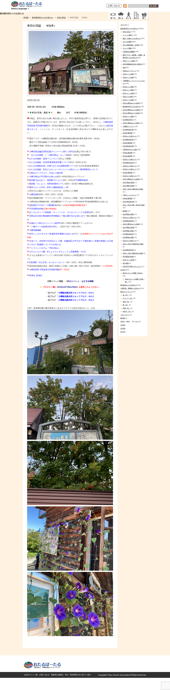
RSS (66, 675)
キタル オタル (35, 275)
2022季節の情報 (128, 214)
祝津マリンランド (51, 159)
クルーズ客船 (127, 48)
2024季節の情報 (128, 237)
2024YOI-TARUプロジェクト (132, 266)
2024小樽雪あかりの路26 (131, 113)
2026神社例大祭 (128, 221)
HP (67, 187)
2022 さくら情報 (128, 93)
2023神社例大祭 (128, 139)
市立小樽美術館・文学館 (131, 45)
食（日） (126, 295)
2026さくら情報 (128, 77)
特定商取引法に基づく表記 (80, 675)
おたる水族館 (35, 159)
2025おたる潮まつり (130, 159)
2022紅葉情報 (127, 172)
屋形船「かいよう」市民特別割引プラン (47, 184)
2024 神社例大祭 (128, 202)
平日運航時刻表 (81, 180)
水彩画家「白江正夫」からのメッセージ (47, 262)
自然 (124, 67)
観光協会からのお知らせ (128, 285)
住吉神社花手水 (128, 120)
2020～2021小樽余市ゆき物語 (133, 189)
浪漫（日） (126, 308)
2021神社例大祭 (128, 146)
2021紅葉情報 (127, 156)
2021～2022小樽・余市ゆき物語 (134, 205)
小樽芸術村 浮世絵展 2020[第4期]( (44, 270)
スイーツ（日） (128, 298)
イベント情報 (127, 35)
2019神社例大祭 (128, 234)
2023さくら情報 (128, 87)
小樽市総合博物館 (129, 52)
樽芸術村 (35, 194)
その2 (83, 252)
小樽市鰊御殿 (35, 230)
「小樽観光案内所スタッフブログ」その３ (75, 300)
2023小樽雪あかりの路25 (131, 103)
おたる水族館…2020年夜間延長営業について (49, 162)
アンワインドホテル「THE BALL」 (45, 248)
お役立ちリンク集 (31, 675)
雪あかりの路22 (128, 96)
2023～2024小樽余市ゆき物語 (133, 253)
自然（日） (126, 302)
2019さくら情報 (128, 116)
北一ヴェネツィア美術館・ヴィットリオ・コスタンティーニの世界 (59, 212)
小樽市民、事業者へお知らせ (130, 288)
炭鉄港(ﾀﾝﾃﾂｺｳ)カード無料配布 (42, 205)
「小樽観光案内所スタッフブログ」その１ (75, 293)
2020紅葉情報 (127, 143)
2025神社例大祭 (128, 163)
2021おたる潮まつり (130, 241)
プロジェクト (124, 315)
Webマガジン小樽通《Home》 (133, 273)
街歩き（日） (127, 311)
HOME (26, 18)
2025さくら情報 (128, 74)
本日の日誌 (61, 18)
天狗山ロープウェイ (129, 71)
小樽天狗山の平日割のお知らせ (43, 176)
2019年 (122, 325)
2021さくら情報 (128, 90)
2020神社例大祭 (128, 250)
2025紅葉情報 (127, 133)
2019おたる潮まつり (130, 169)
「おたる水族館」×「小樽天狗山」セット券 (48, 155)
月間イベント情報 (129, 61)
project (122, 270)
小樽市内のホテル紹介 (130, 149)
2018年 (122, 328)
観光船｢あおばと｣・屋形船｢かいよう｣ (46, 180)
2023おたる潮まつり (130, 176)
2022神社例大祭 (128, 130)
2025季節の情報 (128, 231)
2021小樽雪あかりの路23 (131, 179)
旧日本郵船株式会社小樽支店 (132, 64)
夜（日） (126, 305)
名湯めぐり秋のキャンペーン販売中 (45, 223)
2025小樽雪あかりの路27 (131, 123)
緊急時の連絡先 (57, 675)
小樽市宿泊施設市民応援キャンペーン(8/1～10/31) (51, 152)
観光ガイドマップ (126, 292)
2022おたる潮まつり (130, 217)
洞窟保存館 (38, 209)
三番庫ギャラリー (129, 126)
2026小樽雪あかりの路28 (131, 110)
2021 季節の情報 (128, 186)
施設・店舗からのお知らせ (132, 38)
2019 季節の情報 (128, 227)
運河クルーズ (35, 187)
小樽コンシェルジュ (129, 195)
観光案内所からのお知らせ (42, 18)
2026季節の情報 (128, 256)
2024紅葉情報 (127, 153)
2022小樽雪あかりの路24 (131, 224)
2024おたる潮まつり (130, 136)
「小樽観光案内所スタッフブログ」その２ (75, 296)
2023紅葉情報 (127, 198)
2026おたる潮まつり (130, 166)
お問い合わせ (114, 6)
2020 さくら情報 (128, 260)
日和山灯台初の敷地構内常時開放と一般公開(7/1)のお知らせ (56, 216)
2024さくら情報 (128, 100)
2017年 (122, 332)
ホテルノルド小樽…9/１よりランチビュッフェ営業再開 (54, 252)
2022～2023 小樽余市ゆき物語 (133, 244)
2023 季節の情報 (128, 182)
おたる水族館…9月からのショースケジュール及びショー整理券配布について (63, 169)
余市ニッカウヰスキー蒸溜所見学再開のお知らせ (51, 234)
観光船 (125, 211)
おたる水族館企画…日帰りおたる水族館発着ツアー (52, 166)
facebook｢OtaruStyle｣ (67, 287)
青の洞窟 (126, 263)
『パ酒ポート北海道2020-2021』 (44, 227)
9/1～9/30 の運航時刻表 (52, 187)
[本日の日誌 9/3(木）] (71, 95)
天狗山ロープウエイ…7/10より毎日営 (46, 173)
